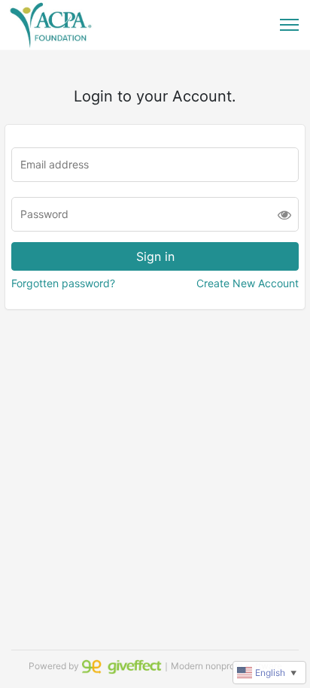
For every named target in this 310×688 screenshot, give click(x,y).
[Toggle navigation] (289, 25)
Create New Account (247, 283)
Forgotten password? (63, 283)
